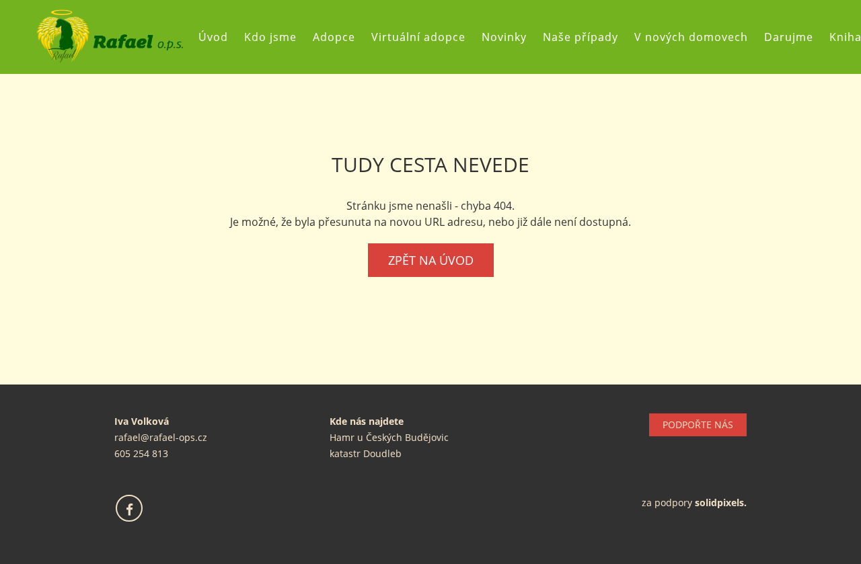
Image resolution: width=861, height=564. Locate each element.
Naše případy (580, 37)
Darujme (788, 37)
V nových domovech (691, 37)
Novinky (504, 37)
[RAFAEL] (109, 37)
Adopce (334, 37)
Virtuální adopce (418, 37)
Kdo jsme (270, 37)
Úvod (213, 37)
